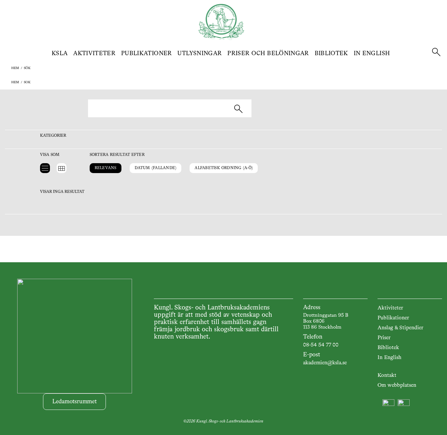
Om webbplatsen (397, 385)
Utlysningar (199, 53)
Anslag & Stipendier (400, 328)
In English (372, 53)
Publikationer (146, 53)
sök (27, 68)
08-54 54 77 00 (320, 345)
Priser (384, 338)
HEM (15, 68)
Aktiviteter (94, 53)
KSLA (59, 53)
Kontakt (387, 375)
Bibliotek (331, 53)
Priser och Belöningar (268, 53)
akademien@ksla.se (325, 363)
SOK (27, 82)
